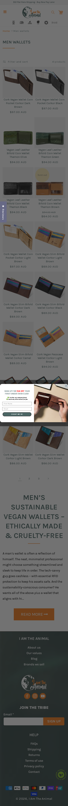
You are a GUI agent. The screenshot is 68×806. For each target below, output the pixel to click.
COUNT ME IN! (17, 414)
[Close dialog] (66, 386)
